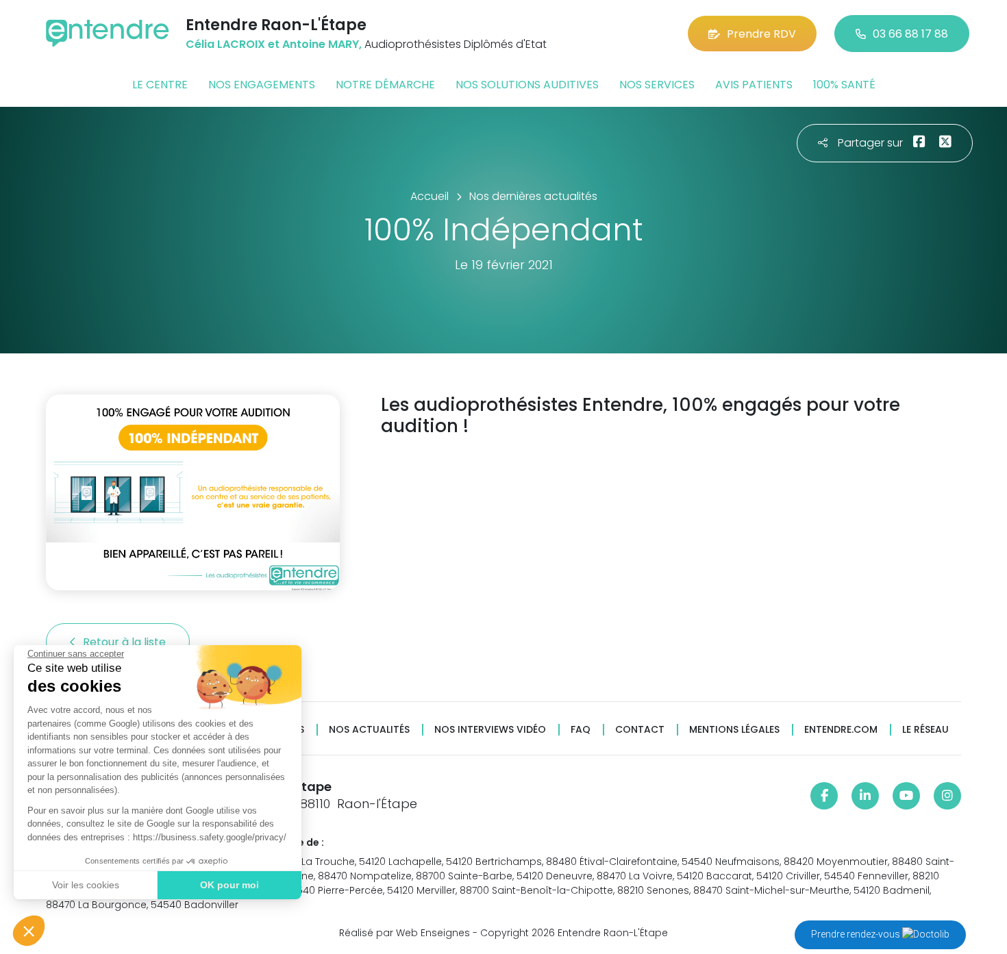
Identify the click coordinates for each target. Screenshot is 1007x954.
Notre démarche (385, 84)
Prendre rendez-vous (856, 934)
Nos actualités (369, 730)
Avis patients (754, 84)
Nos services (657, 84)
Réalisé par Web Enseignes (404, 933)
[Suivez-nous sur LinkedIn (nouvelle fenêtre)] (865, 795)
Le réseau (925, 730)
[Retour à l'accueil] (107, 33)
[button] (28, 930)
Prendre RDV (761, 34)
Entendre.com (841, 730)
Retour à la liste (126, 642)
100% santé (844, 84)
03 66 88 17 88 (910, 34)
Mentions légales (734, 730)
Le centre (160, 84)
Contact (639, 730)
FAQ (580, 730)
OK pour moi (229, 884)
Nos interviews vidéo (490, 730)
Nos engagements (261, 84)
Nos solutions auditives (527, 84)
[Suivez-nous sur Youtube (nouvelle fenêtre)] (906, 795)
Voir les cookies (85, 884)
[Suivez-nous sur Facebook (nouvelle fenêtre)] (824, 795)
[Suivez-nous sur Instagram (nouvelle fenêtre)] (947, 795)
